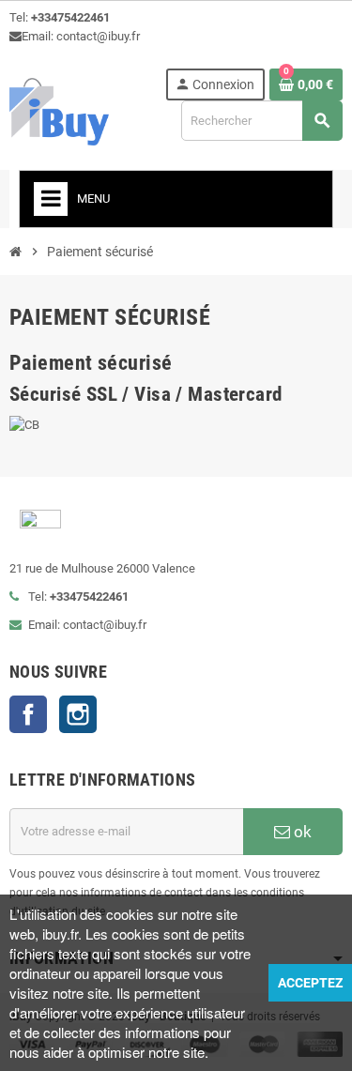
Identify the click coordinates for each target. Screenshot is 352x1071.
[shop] (59, 110)
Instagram (78, 714)
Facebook (28, 714)
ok (301, 831)
